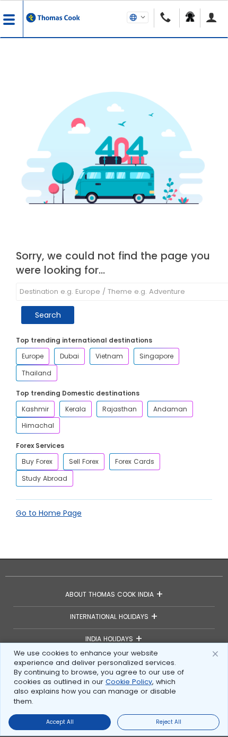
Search (48, 315)
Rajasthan (119, 409)
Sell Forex (84, 461)
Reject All (168, 722)
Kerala (75, 409)
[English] (137, 17)
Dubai (69, 356)
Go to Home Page (49, 513)
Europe (32, 356)
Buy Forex (37, 461)
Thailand (36, 373)
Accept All (60, 722)
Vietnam (109, 356)
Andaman (170, 409)
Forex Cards (134, 461)
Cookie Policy (129, 681)
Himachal (38, 425)
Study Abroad (44, 478)
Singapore (156, 356)
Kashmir (35, 409)
